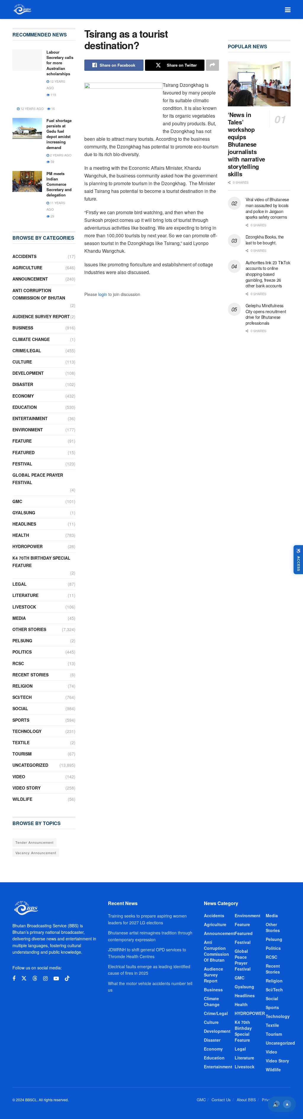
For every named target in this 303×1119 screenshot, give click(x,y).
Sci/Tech (22, 697)
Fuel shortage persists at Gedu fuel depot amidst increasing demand (59, 134)
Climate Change (31, 339)
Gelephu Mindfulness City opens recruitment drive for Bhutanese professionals (266, 314)
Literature (25, 595)
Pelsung (22, 640)
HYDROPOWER (27, 546)
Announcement (30, 279)
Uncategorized (30, 765)
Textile (21, 742)
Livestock (24, 607)
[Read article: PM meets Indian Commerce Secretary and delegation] (27, 181)
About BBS (246, 1099)
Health (20, 535)
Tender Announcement (34, 842)
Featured (23, 452)
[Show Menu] (288, 9)
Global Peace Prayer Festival (37, 478)
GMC (17, 501)
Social (20, 708)
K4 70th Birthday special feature (41, 561)
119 (53, 94)
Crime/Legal (26, 350)
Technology (26, 731)
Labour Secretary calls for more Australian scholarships (59, 62)
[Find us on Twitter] (24, 978)
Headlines (24, 524)
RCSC (18, 663)
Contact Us (221, 1099)
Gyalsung (23, 513)
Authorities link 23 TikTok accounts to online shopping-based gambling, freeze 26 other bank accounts (268, 274)
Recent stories (30, 675)
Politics (22, 652)
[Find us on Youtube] (56, 978)
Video (18, 776)
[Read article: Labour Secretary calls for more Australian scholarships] (27, 60)
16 (52, 108)
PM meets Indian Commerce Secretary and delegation (59, 184)
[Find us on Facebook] (13, 978)
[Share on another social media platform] (212, 65)
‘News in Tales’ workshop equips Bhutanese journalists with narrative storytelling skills (246, 144)
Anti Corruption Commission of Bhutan (38, 294)
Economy (23, 396)
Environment (27, 430)
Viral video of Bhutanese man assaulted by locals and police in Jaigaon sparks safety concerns (267, 208)
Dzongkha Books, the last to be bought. (265, 240)
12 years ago (32, 108)
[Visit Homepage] (22, 9)
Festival (22, 464)
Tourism (22, 754)
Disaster (22, 384)
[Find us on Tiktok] (67, 978)
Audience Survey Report (41, 316)
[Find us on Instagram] (45, 978)
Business (22, 328)
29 (52, 216)
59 (52, 161)
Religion (22, 686)
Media (19, 618)
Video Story (26, 788)
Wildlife (22, 799)
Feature (22, 441)
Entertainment (30, 418)
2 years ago (60, 155)
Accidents (24, 256)
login (102, 294)
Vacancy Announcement (35, 852)
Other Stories (29, 629)
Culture (22, 362)
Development (28, 373)
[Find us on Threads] (35, 978)
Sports (20, 720)
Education (24, 407)
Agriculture (27, 267)
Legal (19, 584)
